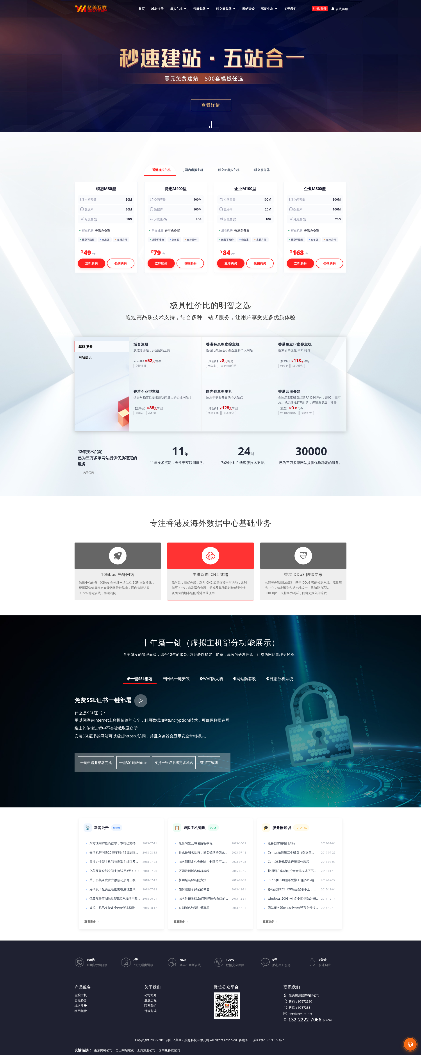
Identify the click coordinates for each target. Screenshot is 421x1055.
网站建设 (248, 9)
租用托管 (81, 1011)
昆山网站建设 (125, 1050)
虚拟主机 (176, 9)
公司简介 (150, 995)
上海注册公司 (146, 1050)
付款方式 (150, 1011)
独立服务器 (224, 9)
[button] (209, 127)
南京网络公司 (103, 1050)
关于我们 (290, 9)
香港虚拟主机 (161, 170)
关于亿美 (88, 472)
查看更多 (91, 921)
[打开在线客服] (410, 1044)
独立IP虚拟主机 (228, 170)
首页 (142, 9)
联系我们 (150, 1005)
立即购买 (91, 263)
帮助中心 (267, 9)
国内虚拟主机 (193, 170)
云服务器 (199, 9)
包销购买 (120, 263)
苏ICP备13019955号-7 (268, 1040)
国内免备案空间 (169, 1050)
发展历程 (150, 1000)
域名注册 (157, 9)
